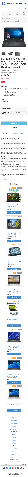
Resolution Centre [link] (14, 429)
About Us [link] (14, 434)
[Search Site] (25, 8)
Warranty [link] (14, 440)
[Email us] (4, 467)
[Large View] (3, 53)
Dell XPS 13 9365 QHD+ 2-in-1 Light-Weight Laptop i (14, 262)
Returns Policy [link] (14, 457)
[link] (7, 467)
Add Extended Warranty (5, 112)
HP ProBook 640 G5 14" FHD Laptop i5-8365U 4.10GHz (14, 403)
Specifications (14, 133)
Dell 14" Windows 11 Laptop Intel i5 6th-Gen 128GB (13, 318)
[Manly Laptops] (14, 2)
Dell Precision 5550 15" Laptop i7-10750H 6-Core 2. (14, 233)
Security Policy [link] (14, 454)
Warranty (22, 133)
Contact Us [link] (14, 437)
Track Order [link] (14, 423)
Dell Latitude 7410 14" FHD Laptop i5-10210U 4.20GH (13, 375)
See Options (14, 212)
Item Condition (5, 133)
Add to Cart (14, 325)
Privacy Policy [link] (14, 451)
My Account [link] (14, 420)
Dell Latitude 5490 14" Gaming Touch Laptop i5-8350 (14, 205)
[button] (14, 127)
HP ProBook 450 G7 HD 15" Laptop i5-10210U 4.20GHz (13, 290)
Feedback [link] (14, 426)
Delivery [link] (14, 443)
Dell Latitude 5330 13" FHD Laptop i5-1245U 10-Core (13, 347)
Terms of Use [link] (14, 448)
